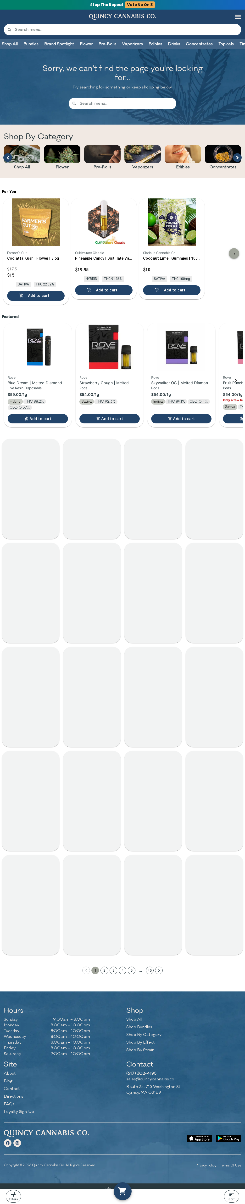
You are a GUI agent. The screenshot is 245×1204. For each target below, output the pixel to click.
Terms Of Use (230, 1165)
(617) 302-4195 (141, 1073)
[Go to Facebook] (7, 1143)
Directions (13, 1096)
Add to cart (40, 418)
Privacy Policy (206, 1165)
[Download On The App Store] (199, 1138)
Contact (12, 1088)
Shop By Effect (140, 1042)
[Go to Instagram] (17, 1143)
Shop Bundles (139, 1027)
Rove (12, 377)
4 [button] (123, 970)
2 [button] (104, 970)
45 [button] (150, 970)
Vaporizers (142, 167)
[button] (237, 16)
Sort (231, 1199)
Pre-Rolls (102, 167)
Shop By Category (143, 1034)
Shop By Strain (140, 1050)
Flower (62, 167)
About (10, 1073)
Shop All (22, 167)
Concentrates (223, 167)
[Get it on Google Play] (228, 1138)
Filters (13, 1199)
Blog (8, 1081)
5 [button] (132, 970)
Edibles (183, 167)
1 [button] (95, 970)
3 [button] (113, 970)
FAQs (9, 1104)
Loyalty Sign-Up (19, 1111)
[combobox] (126, 29)
